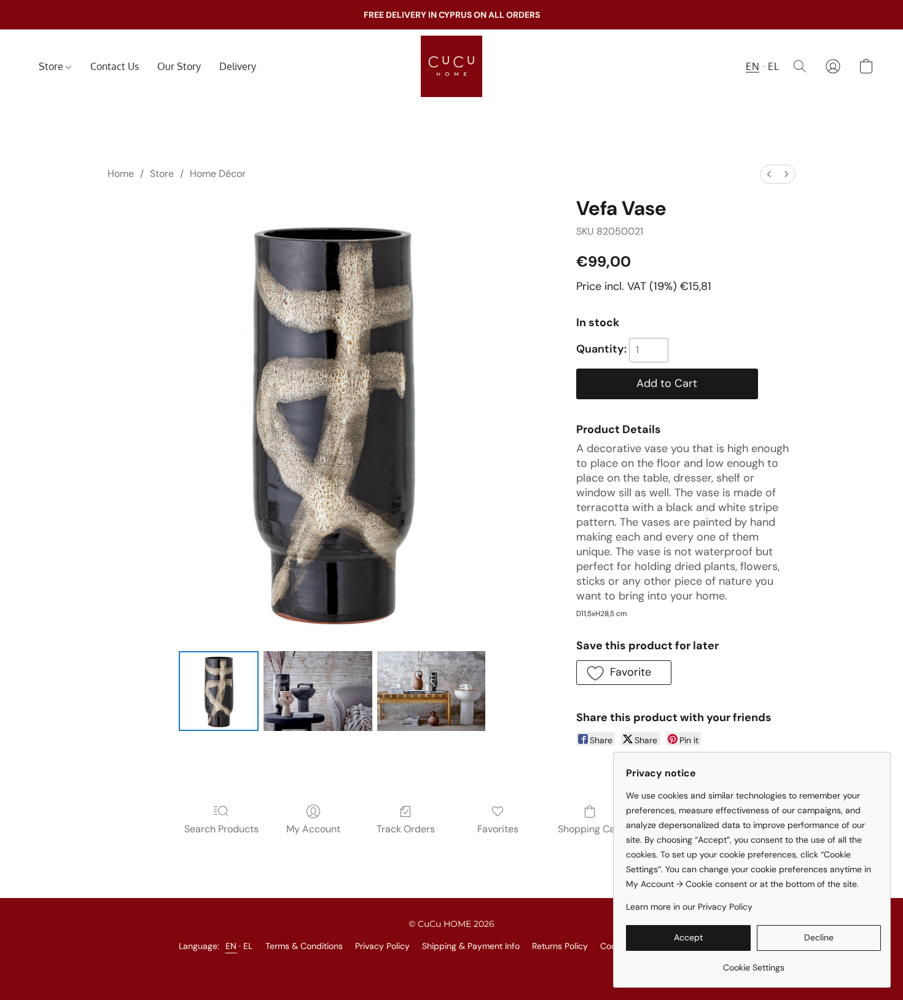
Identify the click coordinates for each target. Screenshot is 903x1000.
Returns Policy (560, 945)
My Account (313, 828)
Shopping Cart (590, 828)
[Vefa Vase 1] (318, 691)
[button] (451, 66)
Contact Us (114, 66)
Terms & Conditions (304, 945)
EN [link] (231, 945)
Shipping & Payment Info (471, 945)
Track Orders (406, 828)
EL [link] (248, 945)
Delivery (237, 66)
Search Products (221, 828)
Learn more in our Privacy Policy (689, 906)
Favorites (497, 828)
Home (121, 173)
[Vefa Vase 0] (219, 691)
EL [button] (773, 66)
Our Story (179, 66)
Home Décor (218, 173)
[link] (753, 963)
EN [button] (752, 66)
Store (52, 66)
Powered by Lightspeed (452, 966)
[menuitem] (769, 174)
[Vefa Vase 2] (431, 691)
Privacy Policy (382, 945)
